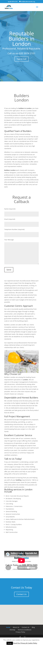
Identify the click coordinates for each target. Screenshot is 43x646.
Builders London (21, 98)
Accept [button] (10, 643)
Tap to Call (21, 59)
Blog (33, 627)
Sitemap (12, 630)
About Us (16, 627)
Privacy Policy (20, 632)
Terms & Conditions (24, 630)
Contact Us (21, 594)
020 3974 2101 (27, 53)
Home (8, 627)
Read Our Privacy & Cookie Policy (25, 643)
